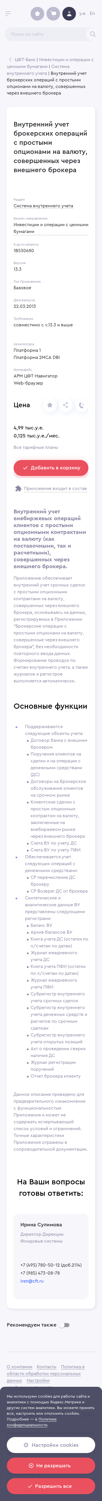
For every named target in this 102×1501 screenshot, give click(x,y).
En (92, 13)
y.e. (82, 13)
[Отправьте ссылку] (66, 405)
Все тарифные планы (36, 447)
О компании (19, 1367)
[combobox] (52, 34)
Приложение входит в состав (55, 488)
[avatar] (69, 14)
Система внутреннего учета (43, 206)
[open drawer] (8, 14)
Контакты (46, 1367)
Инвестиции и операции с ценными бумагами (51, 228)
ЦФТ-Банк (25, 59)
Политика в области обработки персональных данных (46, 1374)
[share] (50, 405)
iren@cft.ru (32, 1281)
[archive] (37, 14)
